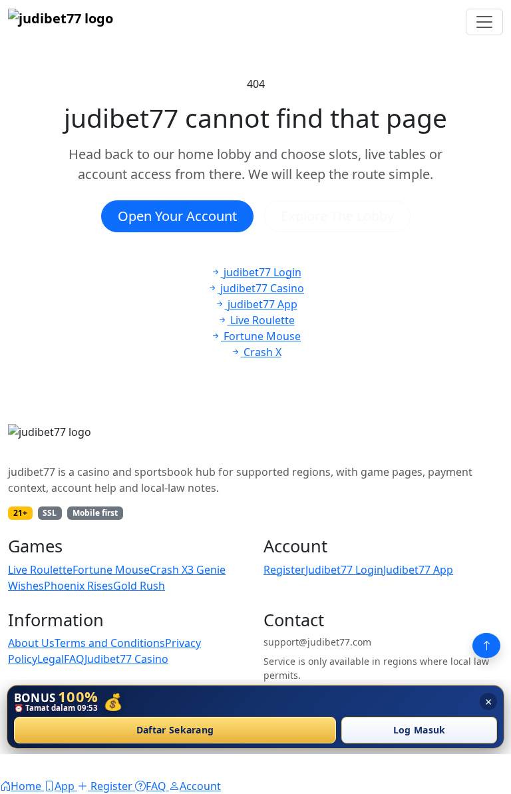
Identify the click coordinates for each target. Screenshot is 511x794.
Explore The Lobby (337, 216)
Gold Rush (139, 585)
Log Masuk (419, 730)
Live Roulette (40, 569)
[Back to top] (486, 645)
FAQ (74, 659)
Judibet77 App (418, 569)
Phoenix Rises (78, 585)
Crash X (169, 569)
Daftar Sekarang (175, 730)
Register (284, 569)
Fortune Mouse (111, 569)
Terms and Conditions (110, 643)
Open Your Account (177, 216)
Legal (50, 659)
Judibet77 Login (344, 569)
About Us (31, 643)
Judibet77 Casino (126, 659)
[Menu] (484, 22)
